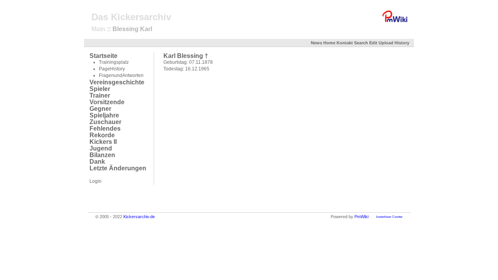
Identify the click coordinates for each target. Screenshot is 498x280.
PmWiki (361, 216)
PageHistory (112, 69)
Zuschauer (105, 122)
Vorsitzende (106, 102)
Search (361, 42)
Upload (386, 42)
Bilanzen (102, 155)
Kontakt (345, 42)
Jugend (100, 148)
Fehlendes (105, 128)
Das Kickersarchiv (131, 17)
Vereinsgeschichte (116, 82)
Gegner (100, 108)
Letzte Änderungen (117, 168)
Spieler (99, 89)
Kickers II (103, 141)
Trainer (99, 95)
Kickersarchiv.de (139, 216)
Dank (97, 161)
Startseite (103, 55)
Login (95, 181)
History (402, 42)
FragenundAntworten (121, 75)
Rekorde (102, 135)
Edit (373, 42)
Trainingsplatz (114, 62)
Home (329, 42)
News (316, 42)
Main (98, 29)
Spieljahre (104, 115)
